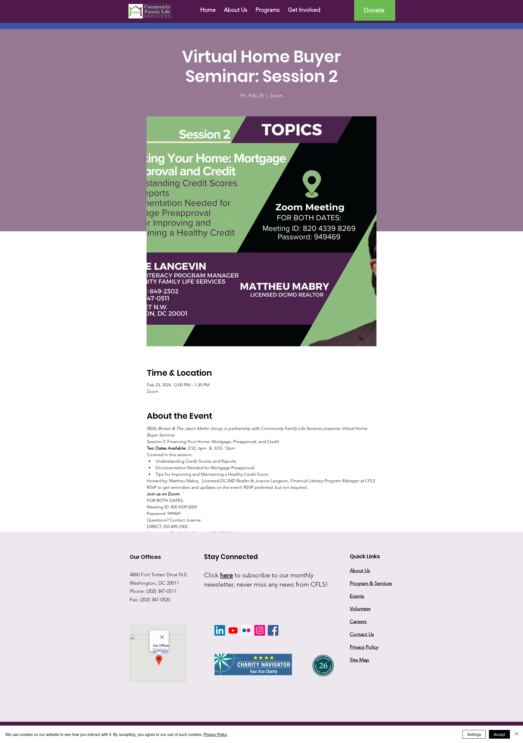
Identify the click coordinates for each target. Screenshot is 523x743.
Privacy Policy (215, 734)
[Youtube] (233, 630)
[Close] (516, 734)
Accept (499, 734)
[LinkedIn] (219, 630)
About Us (360, 571)
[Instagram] (259, 630)
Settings (474, 734)
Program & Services (371, 583)
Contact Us (362, 634)
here (226, 575)
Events (357, 596)
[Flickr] (246, 630)
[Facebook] (273, 630)
